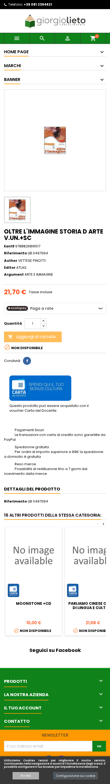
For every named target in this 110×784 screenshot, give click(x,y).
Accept (26, 775)
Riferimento (15, 253)
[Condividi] (27, 361)
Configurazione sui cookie (75, 776)
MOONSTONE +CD (33, 603)
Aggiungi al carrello (32, 337)
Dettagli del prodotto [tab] (32, 489)
